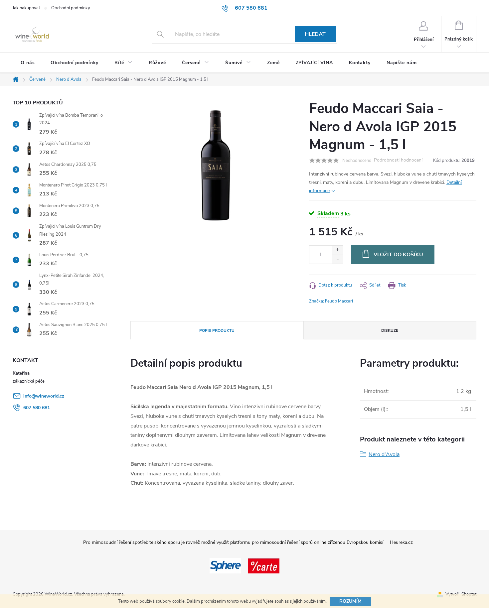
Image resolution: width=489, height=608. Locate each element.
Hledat (315, 34)
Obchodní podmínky (70, 8)
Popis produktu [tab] (217, 330)
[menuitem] (28, 63)
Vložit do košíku (398, 254)
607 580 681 (36, 408)
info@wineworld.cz (43, 396)
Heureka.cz (401, 542)
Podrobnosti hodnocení (398, 160)
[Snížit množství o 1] (337, 259)
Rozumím (350, 601)
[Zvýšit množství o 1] (337, 250)
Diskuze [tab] (389, 330)
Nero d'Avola (384, 454)
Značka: (331, 301)
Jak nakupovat (26, 8)
